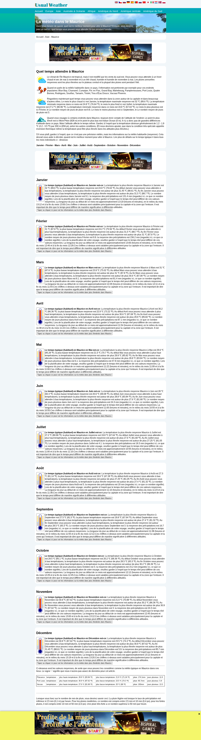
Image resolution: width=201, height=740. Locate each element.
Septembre (99, 145)
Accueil (39, 11)
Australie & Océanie (74, 11)
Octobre (111, 145)
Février (49, 145)
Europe (49, 11)
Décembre (135, 145)
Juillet (82, 145)
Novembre (122, 145)
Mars (57, 145)
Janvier (40, 145)
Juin (75, 145)
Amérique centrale (131, 11)
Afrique (91, 11)
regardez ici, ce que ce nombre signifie (141, 278)
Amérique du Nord (108, 11)
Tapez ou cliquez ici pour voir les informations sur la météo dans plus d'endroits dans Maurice (74, 210)
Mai (69, 145)
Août (89, 145)
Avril (63, 145)
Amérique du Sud (152, 11)
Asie (58, 11)
